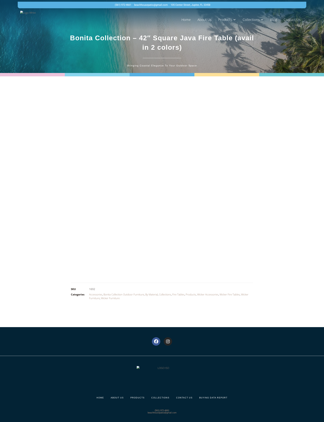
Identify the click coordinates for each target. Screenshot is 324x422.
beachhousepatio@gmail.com (162, 412)
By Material (151, 294)
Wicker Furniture (110, 298)
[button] (227, 19)
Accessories (95, 294)
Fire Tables (178, 294)
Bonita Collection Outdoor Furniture (123, 294)
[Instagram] (168, 341)
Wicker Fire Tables (230, 294)
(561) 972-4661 (162, 410)
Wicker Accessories (207, 294)
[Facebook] (156, 341)
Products (191, 294)
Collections (165, 294)
